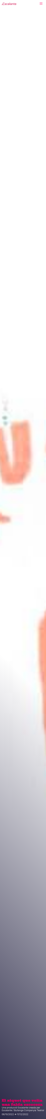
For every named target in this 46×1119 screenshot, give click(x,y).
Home (4, 17)
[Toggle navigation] (41, 3)
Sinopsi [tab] (7, 119)
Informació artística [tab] (22, 119)
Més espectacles (22, 224)
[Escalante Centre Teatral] (9, 3)
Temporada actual (18, 17)
